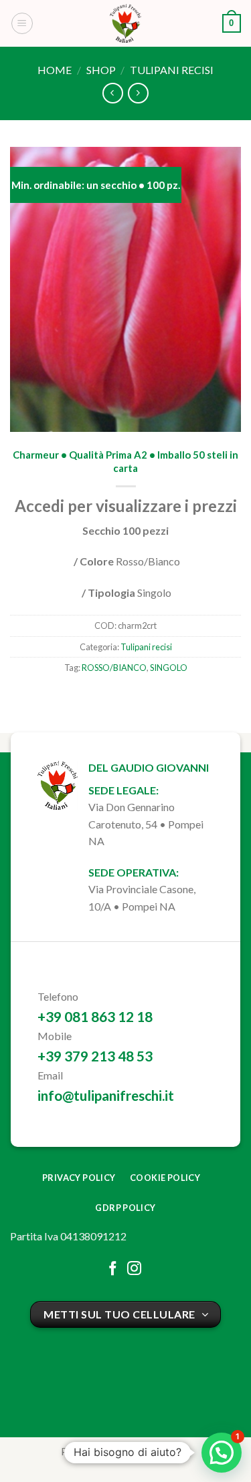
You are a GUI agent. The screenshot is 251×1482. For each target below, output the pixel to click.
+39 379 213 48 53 (95, 1055)
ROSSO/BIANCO (114, 667)
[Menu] (22, 23)
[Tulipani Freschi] (126, 23)
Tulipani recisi (172, 69)
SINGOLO (168, 667)
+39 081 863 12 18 (95, 1016)
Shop (101, 69)
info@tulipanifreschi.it (105, 1095)
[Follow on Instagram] (134, 1269)
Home (54, 69)
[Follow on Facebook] (113, 1269)
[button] (221, 1453)
